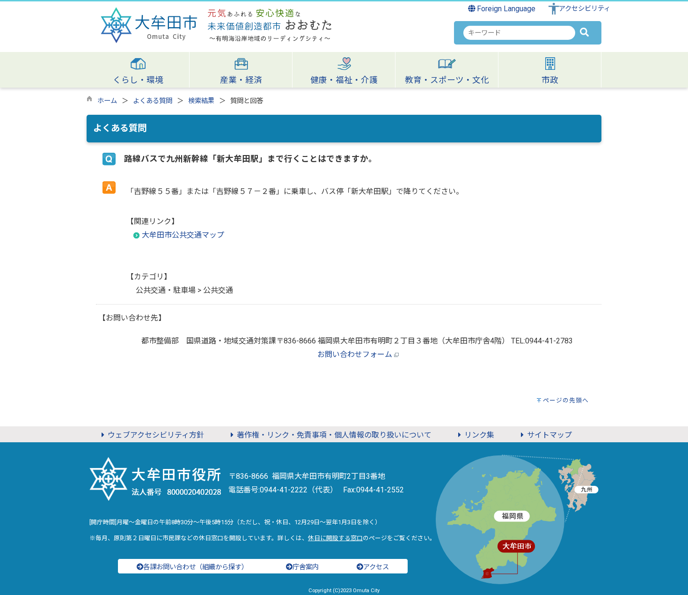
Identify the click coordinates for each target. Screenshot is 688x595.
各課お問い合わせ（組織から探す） (195, 567)
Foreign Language (505, 8)
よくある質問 (152, 101)
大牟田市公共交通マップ (183, 235)
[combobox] (519, 33)
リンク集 (479, 435)
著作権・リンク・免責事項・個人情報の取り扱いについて (334, 435)
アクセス (376, 567)
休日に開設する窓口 (335, 538)
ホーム (107, 101)
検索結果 (201, 101)
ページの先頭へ (566, 400)
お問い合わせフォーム (354, 354)
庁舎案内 (306, 567)
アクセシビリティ (584, 9)
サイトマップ (549, 435)
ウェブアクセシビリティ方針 (156, 435)
